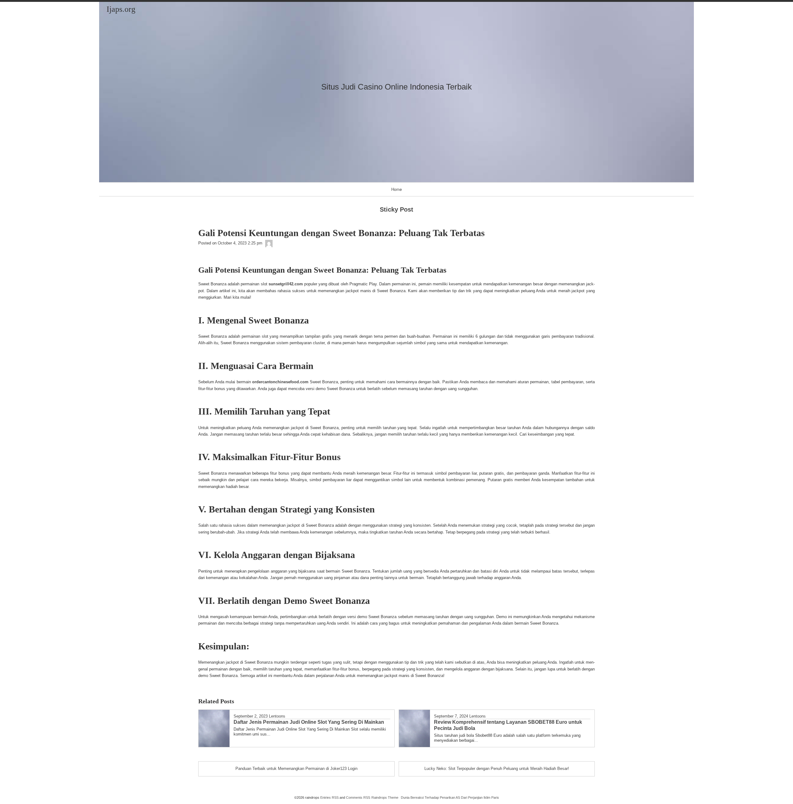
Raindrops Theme (384, 797)
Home (396, 189)
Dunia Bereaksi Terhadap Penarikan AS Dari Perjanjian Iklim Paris (450, 797)
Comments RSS (358, 797)
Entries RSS (329, 797)
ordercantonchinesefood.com (280, 382)
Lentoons (277, 716)
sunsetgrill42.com (286, 284)
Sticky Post (396, 209)
